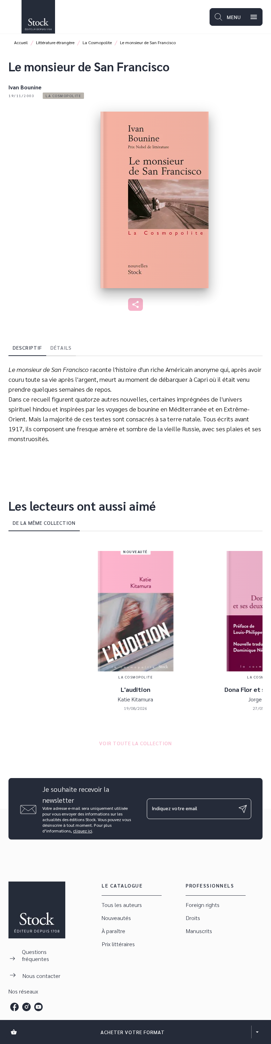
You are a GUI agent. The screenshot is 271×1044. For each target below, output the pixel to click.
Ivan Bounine (25, 87)
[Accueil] (38, 17)
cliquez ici (82, 831)
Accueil (21, 42)
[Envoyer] (242, 808)
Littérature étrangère (55, 42)
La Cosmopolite (97, 42)
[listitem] (14, 1007)
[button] (63, 96)
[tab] (27, 347)
